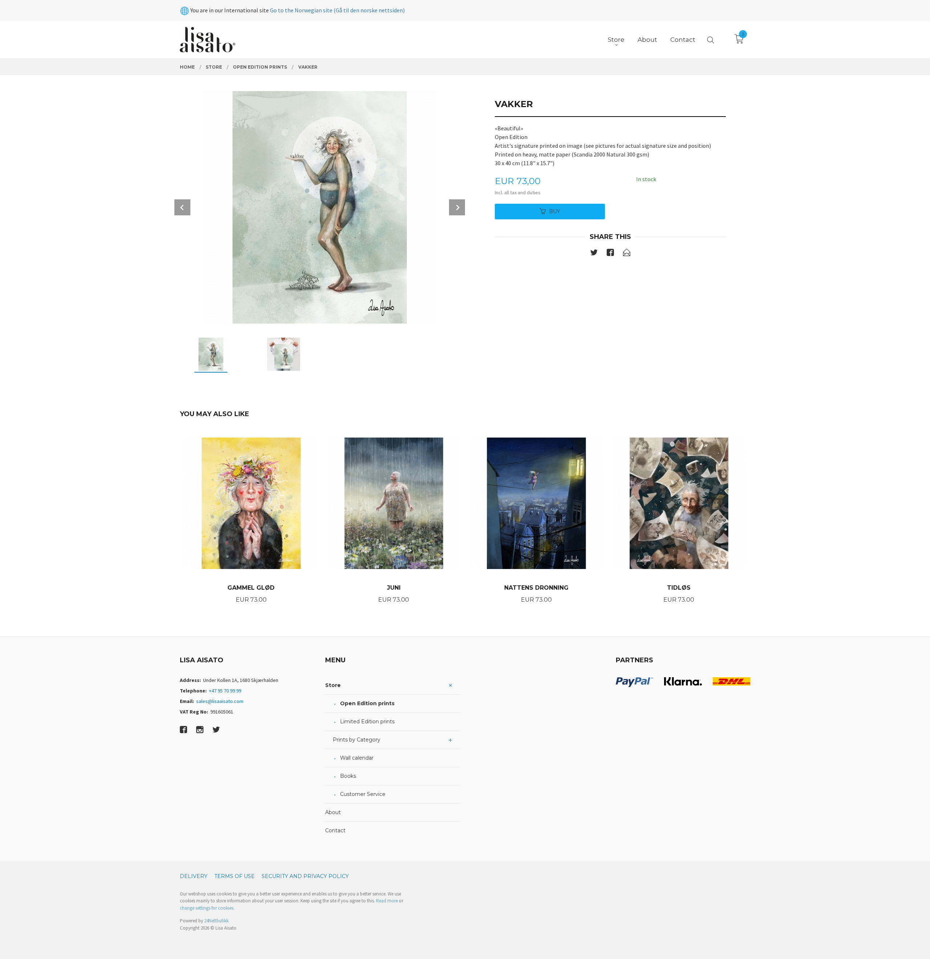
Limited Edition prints (367, 721)
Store (333, 685)
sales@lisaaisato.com (219, 701)
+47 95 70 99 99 (225, 690)
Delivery (193, 876)
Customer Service (362, 794)
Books (348, 776)
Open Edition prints (367, 703)
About (333, 812)
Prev (182, 207)
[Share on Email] (626, 253)
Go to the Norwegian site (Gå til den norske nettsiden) (337, 10)
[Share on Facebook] (610, 253)
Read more (387, 901)
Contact (335, 830)
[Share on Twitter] (594, 253)
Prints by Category (356, 739)
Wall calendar (356, 758)
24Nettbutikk (216, 921)
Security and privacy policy (305, 876)
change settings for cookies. (207, 908)
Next (457, 207)
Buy (554, 211)
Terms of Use (234, 876)
